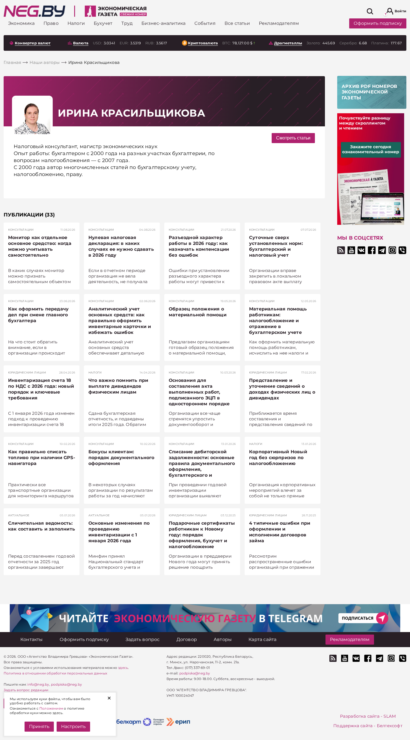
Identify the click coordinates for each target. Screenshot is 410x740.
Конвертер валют (32, 43)
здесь (123, 668)
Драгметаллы (288, 43)
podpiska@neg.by (66, 684)
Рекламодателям (350, 639)
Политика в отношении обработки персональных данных (55, 673)
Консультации (20, 230)
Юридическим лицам (27, 372)
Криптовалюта (203, 43)
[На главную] (34, 11)
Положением (51, 708)
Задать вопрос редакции (26, 690)
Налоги (95, 372)
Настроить (73, 726)
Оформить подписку (378, 23)
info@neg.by (38, 684)
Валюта (80, 43)
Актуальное (18, 515)
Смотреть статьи (293, 138)
